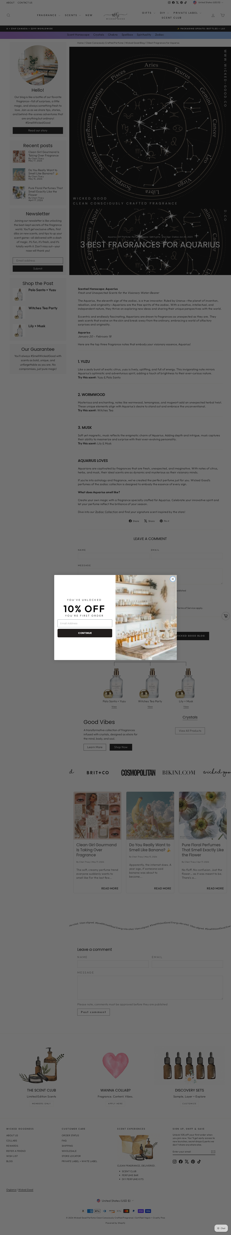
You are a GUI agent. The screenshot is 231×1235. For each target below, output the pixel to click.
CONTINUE (85, 633)
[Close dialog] (173, 579)
